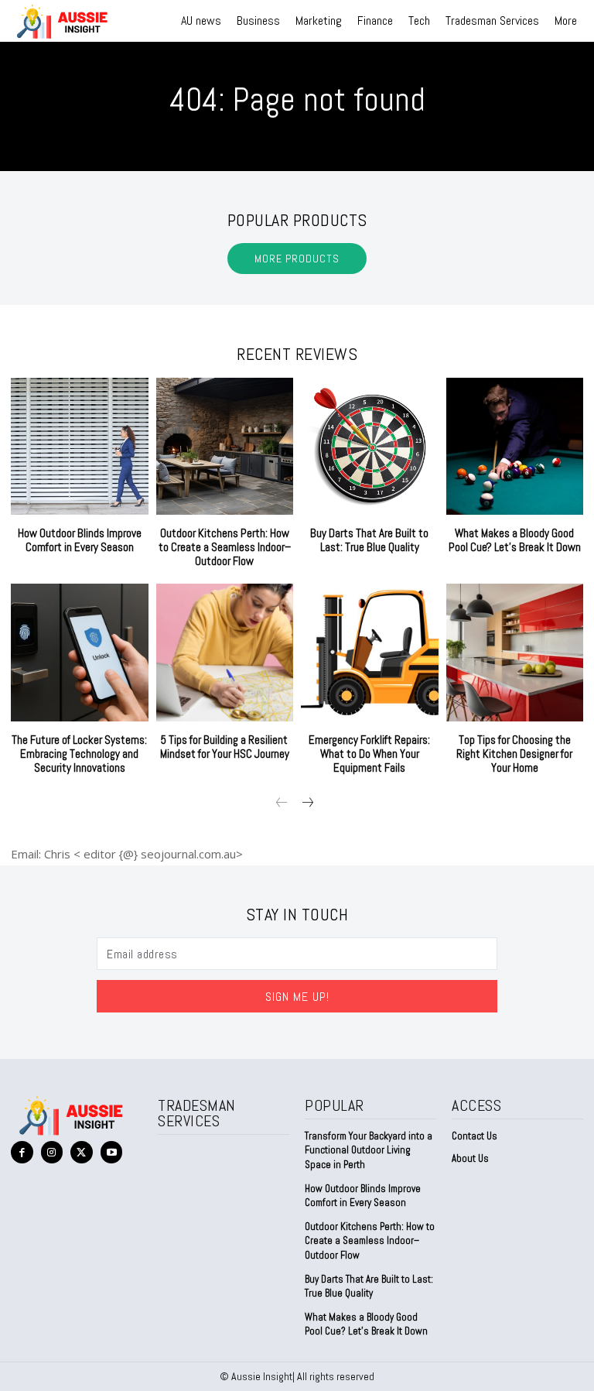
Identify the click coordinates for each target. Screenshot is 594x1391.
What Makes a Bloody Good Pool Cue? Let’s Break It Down (515, 540)
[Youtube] (112, 1152)
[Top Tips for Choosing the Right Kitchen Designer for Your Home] (515, 652)
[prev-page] (282, 804)
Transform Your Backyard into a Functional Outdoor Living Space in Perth (368, 1149)
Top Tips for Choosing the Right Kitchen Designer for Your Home (514, 753)
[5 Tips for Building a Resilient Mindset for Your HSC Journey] (225, 652)
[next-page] (306, 804)
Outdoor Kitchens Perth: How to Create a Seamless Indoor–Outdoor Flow (225, 547)
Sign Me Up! (297, 996)
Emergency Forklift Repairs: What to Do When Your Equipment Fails (369, 753)
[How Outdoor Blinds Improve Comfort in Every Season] (79, 447)
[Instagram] (52, 1152)
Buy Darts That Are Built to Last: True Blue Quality (369, 540)
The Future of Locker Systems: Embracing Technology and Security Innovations (79, 753)
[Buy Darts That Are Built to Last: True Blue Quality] (370, 447)
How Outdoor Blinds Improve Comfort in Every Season (80, 540)
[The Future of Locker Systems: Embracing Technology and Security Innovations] (79, 652)
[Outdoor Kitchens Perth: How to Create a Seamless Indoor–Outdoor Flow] (225, 447)
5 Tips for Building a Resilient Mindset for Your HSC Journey (224, 746)
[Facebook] (22, 1152)
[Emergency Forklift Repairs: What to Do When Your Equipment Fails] (370, 652)
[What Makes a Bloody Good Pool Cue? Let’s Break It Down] (515, 447)
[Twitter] (81, 1152)
